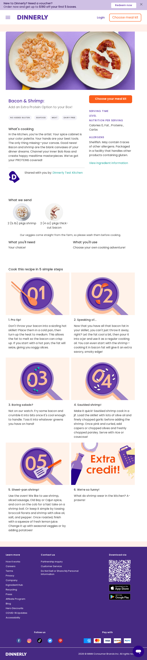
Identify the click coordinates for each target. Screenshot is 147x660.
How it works (13, 561)
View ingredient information (108, 163)
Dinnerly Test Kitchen (68, 173)
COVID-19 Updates (16, 613)
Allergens (96, 137)
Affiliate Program (15, 599)
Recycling (11, 589)
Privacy (10, 575)
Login (101, 17)
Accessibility (13, 617)
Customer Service (51, 566)
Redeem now (123, 5)
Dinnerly (32, 17)
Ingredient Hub (14, 585)
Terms (9, 571)
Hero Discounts (14, 608)
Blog (8, 603)
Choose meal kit (125, 17)
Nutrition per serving (106, 120)
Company (11, 580)
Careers (10, 566)
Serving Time (98, 111)
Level (92, 116)
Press (9, 594)
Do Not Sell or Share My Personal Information (60, 572)
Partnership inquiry (52, 561)
